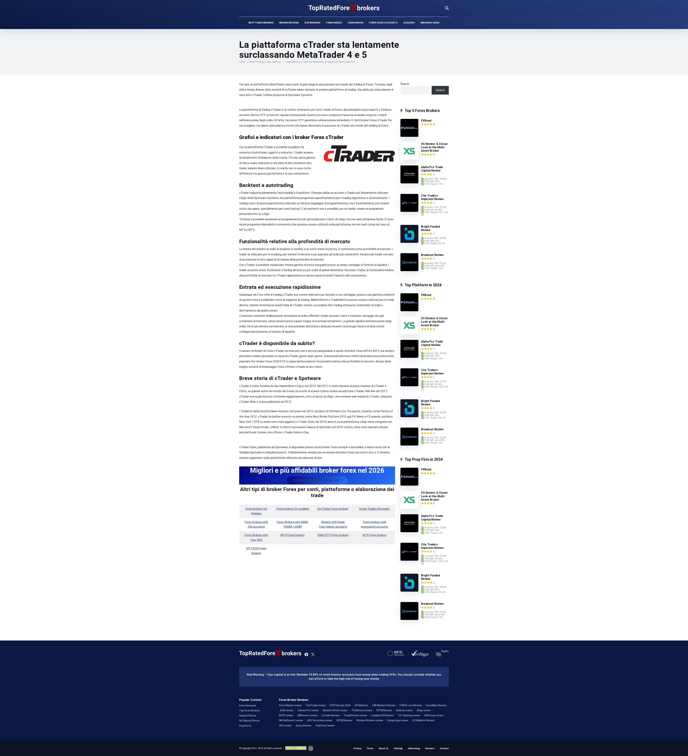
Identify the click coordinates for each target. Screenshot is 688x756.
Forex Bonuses (247, 705)
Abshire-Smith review (335, 710)
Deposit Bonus (247, 715)
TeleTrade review (316, 705)
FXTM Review (384, 710)
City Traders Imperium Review (432, 197)
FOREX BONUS (334, 22)
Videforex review (325, 725)
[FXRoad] (409, 136)
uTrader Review (331, 715)
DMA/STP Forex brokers (333, 535)
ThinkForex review (362, 710)
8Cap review (424, 710)
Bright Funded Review (430, 228)
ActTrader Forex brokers (332, 509)
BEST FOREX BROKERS (261, 22)
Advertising (414, 748)
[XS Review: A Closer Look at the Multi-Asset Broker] (409, 159)
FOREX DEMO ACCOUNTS (383, 22)
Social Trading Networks (374, 509)
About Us (383, 748)
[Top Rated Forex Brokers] (344, 8)
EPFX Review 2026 (340, 705)
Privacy (357, 748)
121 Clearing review (409, 715)
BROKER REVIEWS (289, 22)
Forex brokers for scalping (292, 509)
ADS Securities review (319, 720)
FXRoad (426, 120)
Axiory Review (303, 725)
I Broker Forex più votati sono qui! (265, 62)
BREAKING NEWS (430, 22)
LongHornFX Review (382, 715)
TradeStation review (355, 715)
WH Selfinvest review (291, 720)
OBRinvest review (307, 715)
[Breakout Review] (409, 270)
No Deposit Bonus (249, 720)
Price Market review (290, 705)
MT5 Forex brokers (374, 535)
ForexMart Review (436, 705)
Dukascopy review (397, 720)
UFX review (285, 725)
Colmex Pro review (308, 710)
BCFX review (286, 715)
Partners (429, 748)
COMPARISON (355, 22)
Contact (444, 748)
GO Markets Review (423, 720)
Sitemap (398, 748)
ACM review (286, 710)
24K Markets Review (383, 705)
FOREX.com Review (411, 705)
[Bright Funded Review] (409, 242)
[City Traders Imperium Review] (409, 211)
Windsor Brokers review (369, 720)
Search (404, 84)
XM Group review (433, 715)
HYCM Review (344, 720)
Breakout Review (432, 255)
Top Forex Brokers (249, 710)
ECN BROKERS (312, 22)
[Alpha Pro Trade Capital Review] (409, 182)
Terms (370, 748)
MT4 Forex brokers (292, 535)
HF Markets (361, 705)
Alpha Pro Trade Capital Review (432, 168)
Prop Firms (245, 725)
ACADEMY (409, 22)
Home (242, 62)
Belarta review (404, 710)
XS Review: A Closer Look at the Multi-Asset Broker (434, 147)
